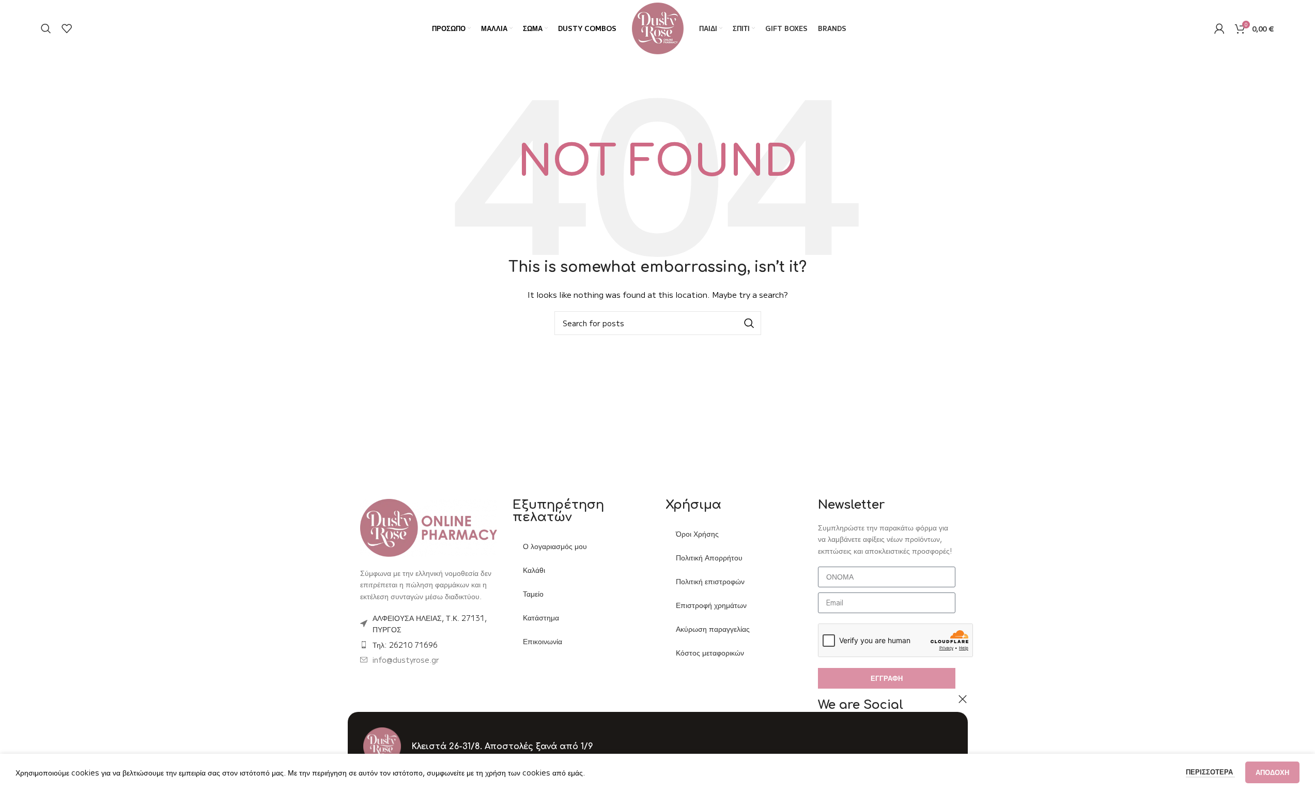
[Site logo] (658, 27)
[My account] (1219, 28)
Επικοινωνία (542, 641)
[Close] (963, 699)
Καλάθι (534, 570)
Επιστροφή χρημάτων (711, 605)
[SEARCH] (749, 323)
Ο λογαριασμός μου (555, 546)
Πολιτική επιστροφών (710, 581)
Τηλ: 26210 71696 (405, 645)
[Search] (46, 28)
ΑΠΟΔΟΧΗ (1272, 772)
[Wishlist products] (66, 28)
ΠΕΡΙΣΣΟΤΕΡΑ (1210, 772)
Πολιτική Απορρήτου (709, 557)
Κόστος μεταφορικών (710, 652)
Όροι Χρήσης (697, 533)
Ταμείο (533, 593)
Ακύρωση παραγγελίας (713, 628)
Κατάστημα (541, 617)
